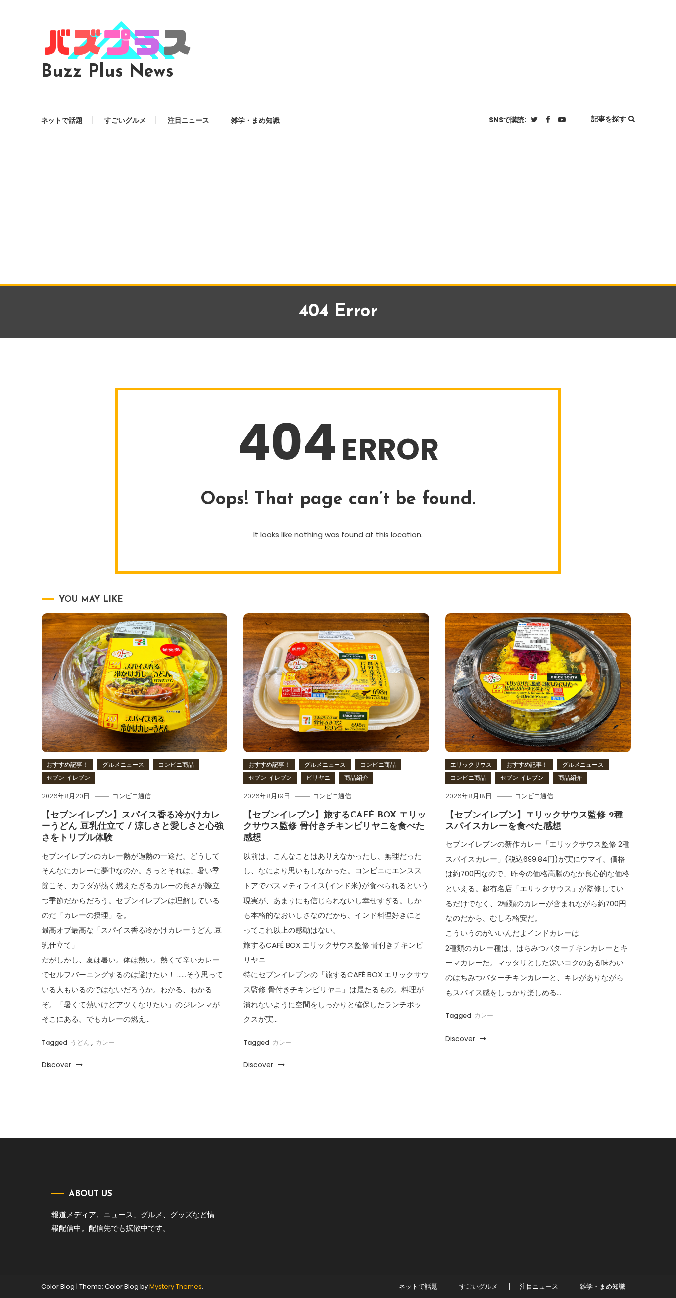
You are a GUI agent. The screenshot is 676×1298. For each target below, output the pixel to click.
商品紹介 (356, 777)
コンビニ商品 (176, 764)
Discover (57, 1065)
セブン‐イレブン (68, 777)
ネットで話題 (62, 120)
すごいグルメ (125, 120)
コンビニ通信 (131, 796)
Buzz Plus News (107, 72)
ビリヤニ (318, 777)
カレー (105, 1042)
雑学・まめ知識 (255, 120)
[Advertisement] (338, 209)
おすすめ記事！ (67, 764)
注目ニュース (188, 120)
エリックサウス (471, 764)
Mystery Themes (175, 1286)
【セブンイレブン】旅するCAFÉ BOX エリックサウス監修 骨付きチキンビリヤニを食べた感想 (334, 827)
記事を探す (608, 119)
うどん (80, 1042)
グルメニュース (123, 764)
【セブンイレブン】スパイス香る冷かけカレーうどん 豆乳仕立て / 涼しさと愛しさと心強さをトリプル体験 (133, 827)
